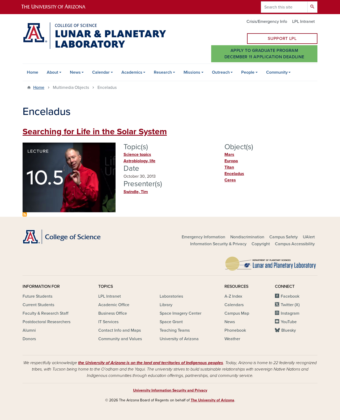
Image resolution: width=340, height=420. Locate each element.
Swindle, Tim (136, 191)
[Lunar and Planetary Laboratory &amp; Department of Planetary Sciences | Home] (94, 35)
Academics (131, 72)
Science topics (137, 154)
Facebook (290, 296)
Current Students (38, 304)
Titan (229, 167)
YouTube (289, 322)
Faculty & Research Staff (45, 313)
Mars (229, 154)
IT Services (108, 322)
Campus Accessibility (295, 244)
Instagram (290, 313)
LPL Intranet (303, 21)
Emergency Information (203, 237)
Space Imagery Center (180, 313)
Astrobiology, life (139, 161)
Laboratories (171, 296)
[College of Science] (69, 237)
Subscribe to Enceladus (25, 214)
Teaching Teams (175, 330)
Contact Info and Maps (119, 330)
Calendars (234, 304)
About (52, 72)
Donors (29, 339)
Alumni (29, 330)
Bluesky (288, 330)
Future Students (37, 296)
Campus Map (236, 313)
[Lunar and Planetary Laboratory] (270, 262)
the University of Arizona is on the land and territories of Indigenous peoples (150, 362)
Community (277, 72)
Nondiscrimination (247, 237)
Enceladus (234, 173)
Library (166, 304)
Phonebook (235, 330)
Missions (192, 72)
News (75, 72)
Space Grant (171, 322)
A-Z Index (233, 296)
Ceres (230, 180)
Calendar (101, 72)
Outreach (221, 72)
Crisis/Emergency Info (266, 21)
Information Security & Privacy (218, 244)
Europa (231, 161)
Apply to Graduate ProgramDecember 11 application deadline (264, 54)
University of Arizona (179, 339)
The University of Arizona (212, 400)
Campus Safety (283, 237)
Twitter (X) (290, 304)
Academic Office (113, 304)
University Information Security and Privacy (170, 390)
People (247, 72)
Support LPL (282, 38)
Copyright (261, 244)
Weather (232, 339)
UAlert (309, 237)
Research (163, 72)
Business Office (112, 313)
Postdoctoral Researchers (46, 322)
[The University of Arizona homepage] (58, 7)
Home (32, 72)
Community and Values (120, 339)
